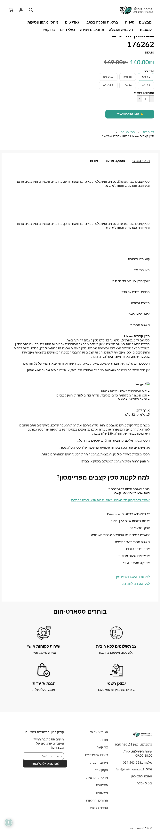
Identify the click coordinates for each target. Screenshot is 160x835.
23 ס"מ (146, 85)
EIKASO (149, 52)
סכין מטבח (128, 132)
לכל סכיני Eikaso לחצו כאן (133, 577)
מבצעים (145, 22)
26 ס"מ (128, 85)
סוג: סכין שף (141, 270)
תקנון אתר (101, 770)
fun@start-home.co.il (130, 769)
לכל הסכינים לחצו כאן (136, 583)
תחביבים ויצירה (92, 29)
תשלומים (102, 785)
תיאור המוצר (141, 160)
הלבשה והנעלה (121, 29)
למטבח (146, 29)
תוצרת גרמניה (140, 303)
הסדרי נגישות (99, 808)
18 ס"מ (128, 76)
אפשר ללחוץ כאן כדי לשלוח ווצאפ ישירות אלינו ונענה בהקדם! (110, 500)
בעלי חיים (67, 29)
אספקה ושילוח (115, 160)
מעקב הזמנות (99, 762)
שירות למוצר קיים (96, 755)
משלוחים (102, 793)
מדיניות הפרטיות (97, 777)
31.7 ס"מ (108, 85)
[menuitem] (145, 22)
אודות (94, 160)
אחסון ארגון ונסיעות (43, 22)
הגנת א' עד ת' (99, 732)
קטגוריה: (144, 259)
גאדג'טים (72, 22)
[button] (129, 114)
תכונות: (145, 292)
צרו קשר (48, 29)
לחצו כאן (137, 776)
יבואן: (146, 314)
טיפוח (129, 22)
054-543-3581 (133, 762)
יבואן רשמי (135, 314)
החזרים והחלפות (97, 800)
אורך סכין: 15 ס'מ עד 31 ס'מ (131, 281)
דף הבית (148, 132)
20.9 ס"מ (108, 76)
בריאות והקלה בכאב (102, 22)
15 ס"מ (146, 76)
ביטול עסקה (144, 783)
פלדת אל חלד (131, 292)
